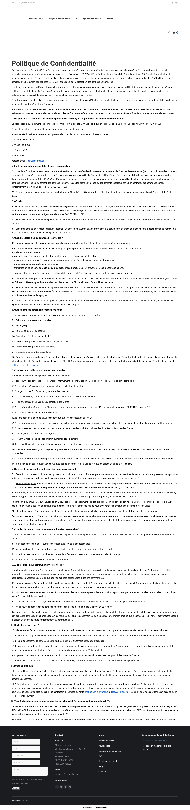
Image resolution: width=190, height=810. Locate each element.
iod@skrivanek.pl (35, 160)
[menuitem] (138, 18)
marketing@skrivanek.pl (97, 692)
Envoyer (15, 788)
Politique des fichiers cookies (26, 365)
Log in (176, 3)
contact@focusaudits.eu (66, 774)
